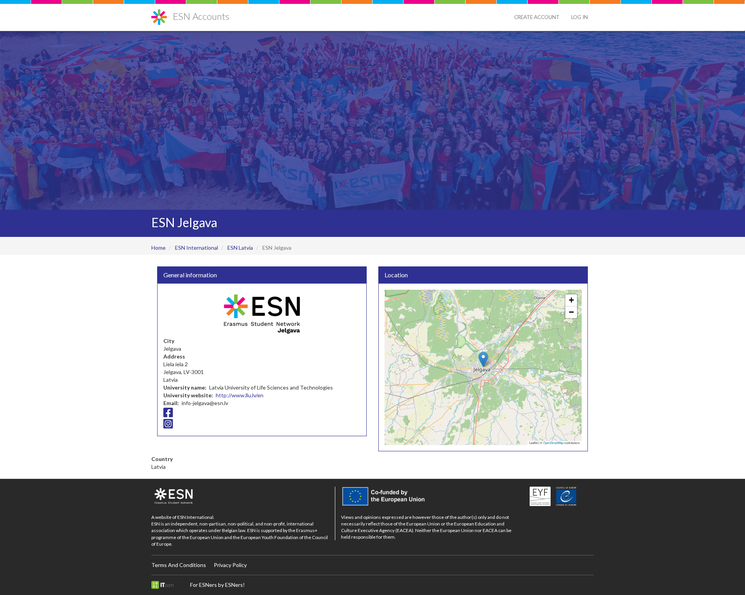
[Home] (162, 14)
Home (158, 247)
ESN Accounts (201, 16)
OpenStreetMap (553, 442)
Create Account (537, 17)
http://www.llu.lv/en (239, 395)
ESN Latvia (240, 247)
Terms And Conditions (178, 565)
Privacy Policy (230, 565)
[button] (483, 359)
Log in (579, 17)
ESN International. (196, 517)
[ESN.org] (240, 496)
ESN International (196, 247)
